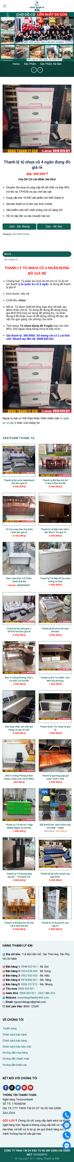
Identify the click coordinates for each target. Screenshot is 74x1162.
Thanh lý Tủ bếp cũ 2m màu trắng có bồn (55, 580)
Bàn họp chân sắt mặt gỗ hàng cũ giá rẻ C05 (19, 728)
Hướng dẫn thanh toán (16, 1058)
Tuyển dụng (10, 1028)
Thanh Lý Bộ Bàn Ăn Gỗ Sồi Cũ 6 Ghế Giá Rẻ (19, 924)
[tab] (37, 254)
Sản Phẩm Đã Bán (50, 64)
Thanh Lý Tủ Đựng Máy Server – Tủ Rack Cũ (19, 875)
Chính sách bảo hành (15, 1034)
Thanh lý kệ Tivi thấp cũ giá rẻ (55, 728)
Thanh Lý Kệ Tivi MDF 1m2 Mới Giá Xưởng (55, 679)
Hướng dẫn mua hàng (15, 1052)
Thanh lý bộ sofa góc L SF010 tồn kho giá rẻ (18, 630)
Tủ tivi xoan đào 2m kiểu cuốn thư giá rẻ (19, 531)
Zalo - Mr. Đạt (54, 226)
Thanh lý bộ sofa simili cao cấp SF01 (55, 875)
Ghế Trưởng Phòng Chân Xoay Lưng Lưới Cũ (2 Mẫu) (19, 777)
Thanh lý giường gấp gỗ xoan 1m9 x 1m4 (55, 777)
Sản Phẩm (30, 64)
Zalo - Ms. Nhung (19, 226)
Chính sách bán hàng (15, 1040)
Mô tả (7, 254)
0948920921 (23, 585)
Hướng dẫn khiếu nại (15, 1065)
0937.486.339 (46, 993)
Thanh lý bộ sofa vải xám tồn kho (55, 630)
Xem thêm (9, 1112)
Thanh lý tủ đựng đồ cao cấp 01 (55, 924)
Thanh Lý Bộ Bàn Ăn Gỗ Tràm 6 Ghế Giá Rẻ (55, 482)
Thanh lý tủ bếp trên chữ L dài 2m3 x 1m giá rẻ (55, 531)
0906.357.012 (29, 984)
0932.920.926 (29, 975)
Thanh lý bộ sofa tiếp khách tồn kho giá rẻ (19, 482)
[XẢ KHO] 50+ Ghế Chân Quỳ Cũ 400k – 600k (55, 826)
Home (16, 64)
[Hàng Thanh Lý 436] (37, 6)
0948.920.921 (29, 966)
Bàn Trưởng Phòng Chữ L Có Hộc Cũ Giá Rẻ (19, 679)
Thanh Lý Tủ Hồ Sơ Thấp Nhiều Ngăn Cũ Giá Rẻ (19, 826)
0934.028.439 (29, 971)
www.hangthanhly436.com (33, 997)
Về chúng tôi (11, 259)
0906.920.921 (26, 988)
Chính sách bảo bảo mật (17, 1046)
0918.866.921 (29, 980)
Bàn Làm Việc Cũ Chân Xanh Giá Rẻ (18, 580)
